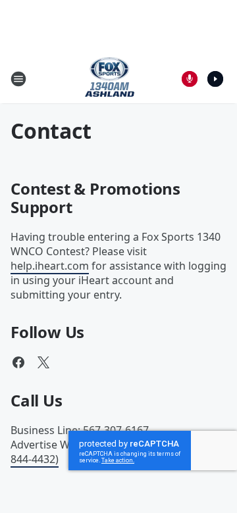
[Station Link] (109, 78)
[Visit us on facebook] (18, 362)
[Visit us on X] (43, 362)
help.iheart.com (50, 265)
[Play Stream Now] (215, 79)
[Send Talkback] (190, 79)
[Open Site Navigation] (18, 79)
